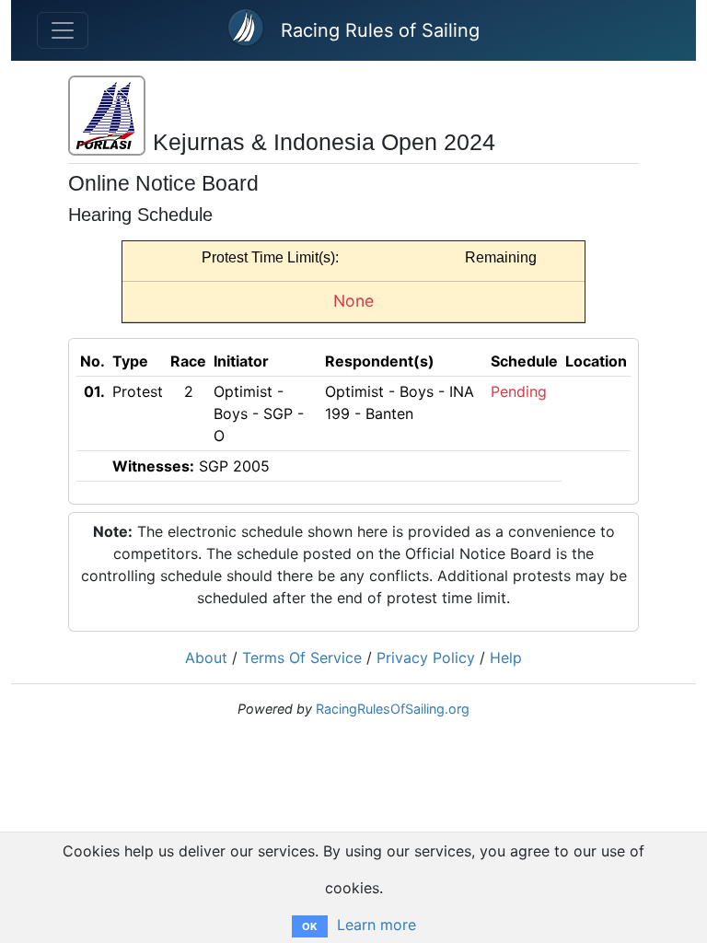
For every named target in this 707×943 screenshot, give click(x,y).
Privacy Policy (426, 657)
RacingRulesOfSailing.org (392, 708)
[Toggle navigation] (62, 30)
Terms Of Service (302, 657)
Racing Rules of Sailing (380, 30)
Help (506, 657)
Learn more (376, 924)
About (206, 657)
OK (310, 926)
